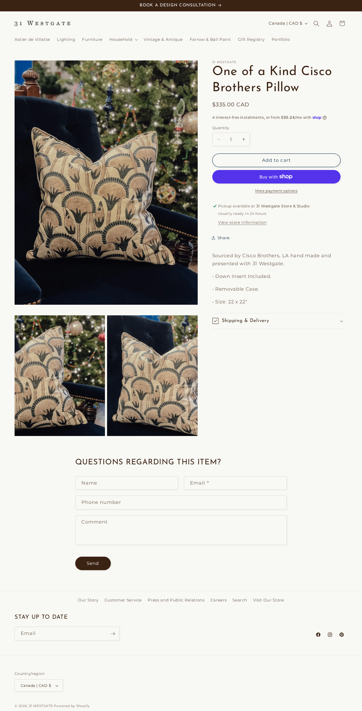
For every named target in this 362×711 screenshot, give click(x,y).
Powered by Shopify (72, 706)
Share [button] (224, 237)
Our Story (88, 599)
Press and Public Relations (176, 599)
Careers (218, 599)
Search (239, 599)
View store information (242, 222)
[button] (123, 39)
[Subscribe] (113, 634)
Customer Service (123, 599)
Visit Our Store (268, 599)
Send (93, 563)
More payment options (276, 190)
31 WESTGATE (41, 706)
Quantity (220, 127)
